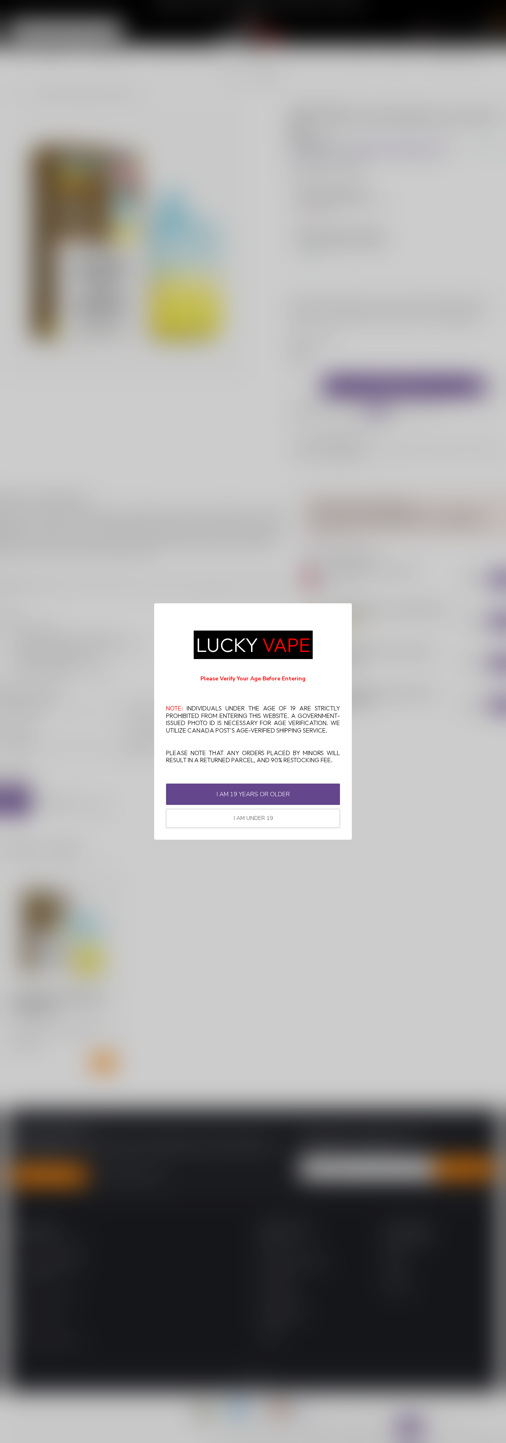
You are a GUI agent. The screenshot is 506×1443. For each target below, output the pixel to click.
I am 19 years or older (253, 794)
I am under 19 (253, 818)
